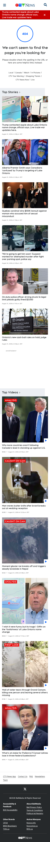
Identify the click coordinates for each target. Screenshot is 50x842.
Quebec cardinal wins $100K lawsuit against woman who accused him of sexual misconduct (24, 214)
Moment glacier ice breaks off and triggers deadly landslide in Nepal (24, 567)
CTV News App (9, 776)
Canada (18, 72)
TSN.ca (6, 829)
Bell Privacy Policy (34, 807)
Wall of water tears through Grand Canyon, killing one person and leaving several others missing (25, 692)
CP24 (5, 823)
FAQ (31, 776)
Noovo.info (31, 823)
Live (32, 80)
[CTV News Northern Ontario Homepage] (25, 5)
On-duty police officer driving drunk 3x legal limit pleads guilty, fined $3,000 (24, 298)
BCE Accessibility (10, 810)
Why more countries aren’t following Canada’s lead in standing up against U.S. (23, 446)
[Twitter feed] (25, 788)
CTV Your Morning (16, 76)
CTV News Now (22, 80)
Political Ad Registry (35, 813)
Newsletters (40, 776)
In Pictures (35, 72)
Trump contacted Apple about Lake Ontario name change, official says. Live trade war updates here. (24, 128)
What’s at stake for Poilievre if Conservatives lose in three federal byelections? (25, 754)
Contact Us (22, 776)
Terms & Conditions (35, 810)
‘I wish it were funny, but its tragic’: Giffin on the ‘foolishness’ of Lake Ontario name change (24, 629)
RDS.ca (30, 829)
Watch (26, 72)
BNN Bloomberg (10, 826)
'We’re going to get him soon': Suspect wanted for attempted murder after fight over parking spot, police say (23, 257)
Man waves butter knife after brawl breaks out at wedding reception (24, 507)
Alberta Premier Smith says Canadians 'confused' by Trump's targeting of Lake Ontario (22, 170)
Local (11, 72)
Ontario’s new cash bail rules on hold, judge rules (24, 338)
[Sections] (4, 5)
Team (5, 780)
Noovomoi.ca (32, 826)
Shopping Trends (33, 76)
